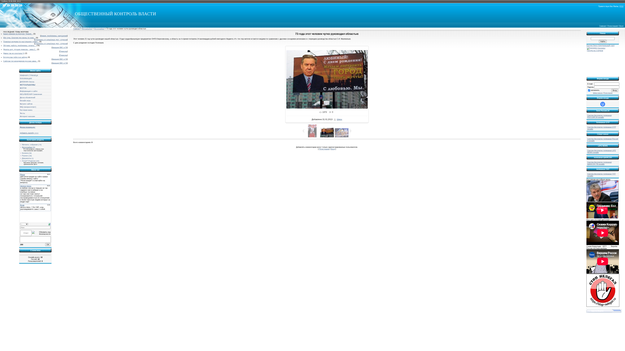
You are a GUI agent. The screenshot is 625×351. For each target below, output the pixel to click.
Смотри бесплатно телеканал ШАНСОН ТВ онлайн (599, 163)
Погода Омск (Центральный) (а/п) (600, 45)
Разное (25, 156)
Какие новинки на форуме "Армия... (18, 34)
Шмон (339, 119)
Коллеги (25, 153)
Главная (602, 26)
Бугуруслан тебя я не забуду (15, 57)
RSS (621, 6)
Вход (621, 26)
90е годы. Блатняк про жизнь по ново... (19, 38)
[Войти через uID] (602, 104)
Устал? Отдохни (28, 161)
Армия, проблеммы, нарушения (54, 36)
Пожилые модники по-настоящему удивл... (21, 42)
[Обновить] (49, 224)
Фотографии (27, 147)
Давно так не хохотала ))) (13, 53)
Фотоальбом (87, 29)
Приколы (63, 51)
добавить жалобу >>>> (29, 133)
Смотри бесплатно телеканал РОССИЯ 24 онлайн (599, 116)
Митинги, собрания (30, 145)
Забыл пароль (598, 93)
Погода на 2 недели (595, 51)
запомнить (595, 90)
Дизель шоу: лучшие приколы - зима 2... (19, 49)
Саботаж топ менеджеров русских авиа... (20, 61)
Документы (26, 158)
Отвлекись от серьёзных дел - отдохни (51, 40)
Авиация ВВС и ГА (59, 47)
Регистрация (612, 26)
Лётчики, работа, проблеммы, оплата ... (19, 45)
